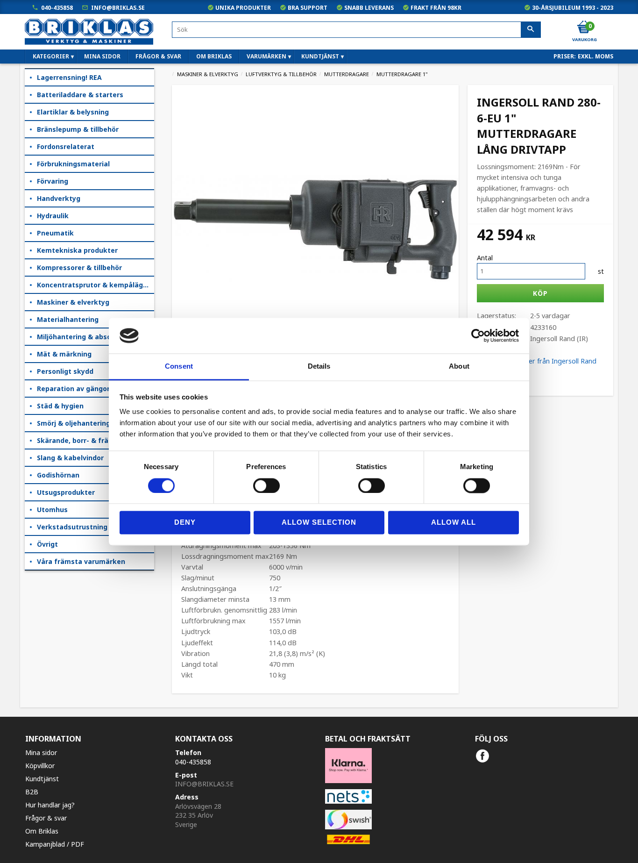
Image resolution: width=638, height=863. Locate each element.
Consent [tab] (179, 367)
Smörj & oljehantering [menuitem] (73, 423)
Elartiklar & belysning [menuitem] (73, 111)
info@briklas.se (118, 8)
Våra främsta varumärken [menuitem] (81, 561)
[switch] (266, 485)
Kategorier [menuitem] (51, 56)
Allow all (453, 523)
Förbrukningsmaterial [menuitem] (73, 163)
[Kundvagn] (583, 27)
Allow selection (319, 523)
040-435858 (57, 8)
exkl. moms (595, 56)
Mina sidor (41, 752)
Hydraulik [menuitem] (53, 215)
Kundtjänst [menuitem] (320, 56)
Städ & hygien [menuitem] (60, 405)
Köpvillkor (40, 765)
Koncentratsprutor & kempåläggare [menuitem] (95, 284)
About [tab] (459, 367)
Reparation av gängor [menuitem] (73, 388)
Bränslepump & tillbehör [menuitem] (78, 129)
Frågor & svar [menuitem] (158, 56)
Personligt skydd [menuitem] (65, 371)
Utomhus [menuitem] (52, 509)
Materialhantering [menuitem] (68, 319)
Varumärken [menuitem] (266, 56)
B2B (31, 791)
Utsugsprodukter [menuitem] (66, 492)
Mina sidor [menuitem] (102, 56)
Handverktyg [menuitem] (58, 198)
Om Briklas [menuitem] (214, 56)
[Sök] (531, 30)
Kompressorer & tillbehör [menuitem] (79, 267)
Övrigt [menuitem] (47, 544)
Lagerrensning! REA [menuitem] (69, 77)
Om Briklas (41, 831)
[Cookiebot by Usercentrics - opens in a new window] (478, 335)
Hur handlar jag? (50, 804)
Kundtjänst (42, 778)
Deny (185, 523)
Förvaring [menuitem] (52, 181)
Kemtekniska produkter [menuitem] (77, 250)
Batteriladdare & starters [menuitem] (80, 94)
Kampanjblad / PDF (54, 844)
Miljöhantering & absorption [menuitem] (84, 336)
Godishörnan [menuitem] (58, 475)
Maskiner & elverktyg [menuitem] (73, 302)
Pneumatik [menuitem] (55, 232)
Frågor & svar (46, 817)
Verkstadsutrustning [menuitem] (72, 526)
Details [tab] (319, 367)
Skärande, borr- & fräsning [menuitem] (82, 440)
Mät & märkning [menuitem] (64, 353)
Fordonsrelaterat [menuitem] (65, 146)
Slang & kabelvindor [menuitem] (70, 457)
